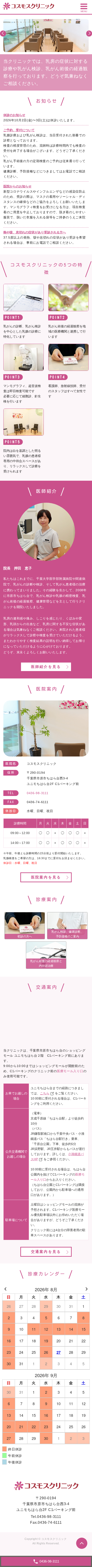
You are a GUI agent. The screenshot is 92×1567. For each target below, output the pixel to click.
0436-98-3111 (49, 1517)
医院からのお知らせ (17, 186)
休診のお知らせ (14, 115)
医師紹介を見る (46, 667)
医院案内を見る (46, 877)
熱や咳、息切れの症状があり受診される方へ (34, 232)
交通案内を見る (46, 1252)
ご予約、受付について (19, 130)
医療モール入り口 (70, 1071)
